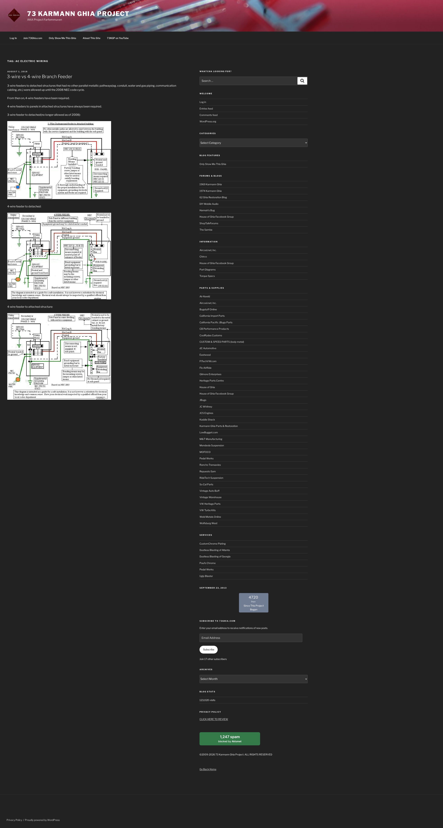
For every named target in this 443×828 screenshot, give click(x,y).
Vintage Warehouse (211, 497)
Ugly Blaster (206, 576)
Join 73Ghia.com (32, 38)
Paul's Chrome (208, 563)
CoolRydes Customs (211, 335)
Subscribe (208, 649)
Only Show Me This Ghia (62, 38)
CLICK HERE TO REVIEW (214, 719)
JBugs (203, 399)
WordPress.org (208, 121)
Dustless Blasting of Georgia (215, 556)
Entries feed (206, 108)
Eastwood (205, 354)
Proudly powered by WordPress (42, 819)
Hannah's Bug (207, 210)
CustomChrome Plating (213, 543)
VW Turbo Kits (208, 510)
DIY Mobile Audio (209, 203)
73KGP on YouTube (118, 38)
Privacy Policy (14, 819)
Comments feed (209, 114)
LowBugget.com (209, 432)
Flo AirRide (205, 367)
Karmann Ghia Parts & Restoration (219, 425)
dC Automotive (208, 348)
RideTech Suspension (211, 477)
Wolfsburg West (208, 523)
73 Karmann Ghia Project (78, 13)
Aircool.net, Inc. (208, 250)
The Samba (206, 229)
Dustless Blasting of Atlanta (215, 550)
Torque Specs (207, 275)
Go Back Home (208, 769)
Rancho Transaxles (210, 464)
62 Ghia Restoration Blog (213, 197)
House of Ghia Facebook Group (217, 216)
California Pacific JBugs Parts (216, 322)
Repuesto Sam (208, 471)
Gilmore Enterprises (210, 374)
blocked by (233, 740)
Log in (203, 101)
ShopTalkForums (209, 223)
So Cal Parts (206, 484)
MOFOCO (205, 451)
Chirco (203, 256)
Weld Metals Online (210, 516)
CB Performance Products (214, 328)
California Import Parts (212, 315)
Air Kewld (205, 296)
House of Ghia (207, 387)
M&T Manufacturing (211, 438)
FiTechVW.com (208, 361)
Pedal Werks (207, 458)
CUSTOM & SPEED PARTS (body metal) (222, 341)
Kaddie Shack (207, 419)
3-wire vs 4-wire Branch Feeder (39, 76)
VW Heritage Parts (210, 503)
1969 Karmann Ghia (211, 184)
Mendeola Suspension (212, 445)
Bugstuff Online (208, 309)
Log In (13, 38)
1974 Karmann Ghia (211, 190)
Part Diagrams (208, 269)
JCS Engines (206, 412)
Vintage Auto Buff (209, 490)
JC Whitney (206, 406)
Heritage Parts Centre (212, 380)
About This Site (91, 38)
